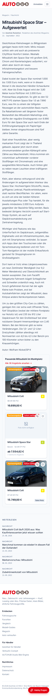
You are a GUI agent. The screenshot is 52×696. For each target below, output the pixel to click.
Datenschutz (8, 670)
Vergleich (6, 623)
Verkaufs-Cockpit (10, 651)
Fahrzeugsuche (9, 615)
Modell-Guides (8, 627)
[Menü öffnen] (47, 4)
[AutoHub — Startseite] (15, 4)
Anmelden (38, 4)
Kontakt (5, 674)
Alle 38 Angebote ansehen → (18, 363)
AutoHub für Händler (11, 647)
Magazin (5, 15)
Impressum (7, 666)
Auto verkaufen (9, 635)
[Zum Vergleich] (37, 370)
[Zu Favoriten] (43, 370)
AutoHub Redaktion (13, 33)
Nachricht (15, 15)
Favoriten (6, 619)
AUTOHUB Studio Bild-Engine (15, 655)
